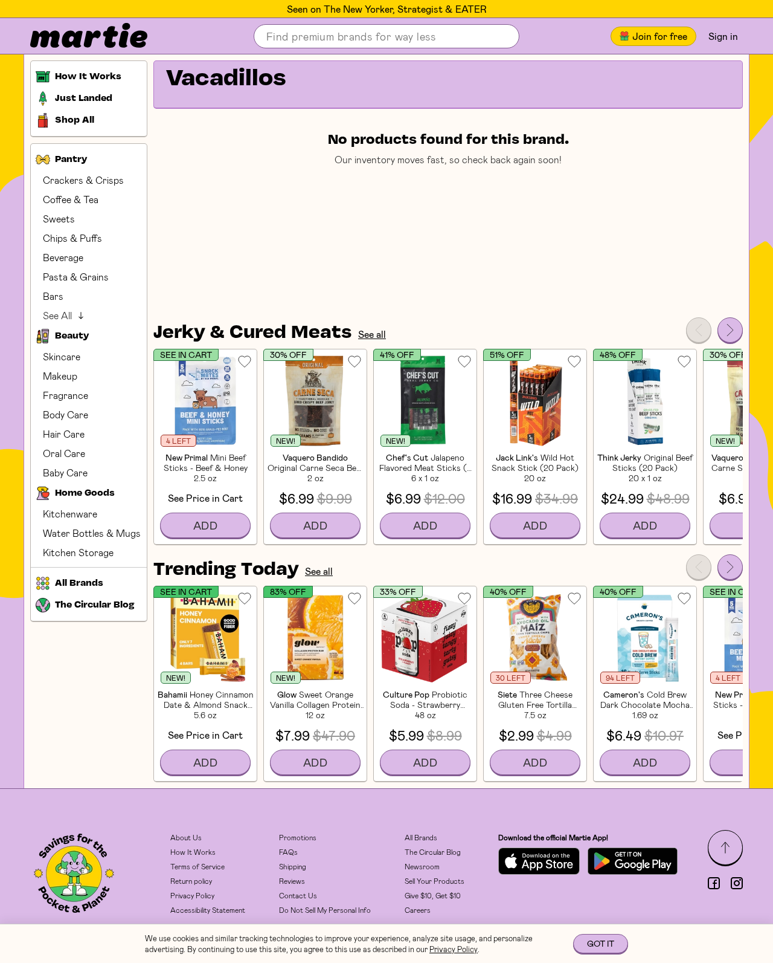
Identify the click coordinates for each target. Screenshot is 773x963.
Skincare (61, 356)
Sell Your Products (434, 881)
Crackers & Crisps (83, 180)
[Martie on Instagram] (737, 883)
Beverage (63, 257)
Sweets (59, 218)
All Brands (421, 837)
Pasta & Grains (76, 276)
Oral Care (64, 453)
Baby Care (65, 472)
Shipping (292, 866)
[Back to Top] (725, 847)
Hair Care (64, 433)
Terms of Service (197, 866)
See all (372, 334)
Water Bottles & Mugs (92, 533)
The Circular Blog (433, 852)
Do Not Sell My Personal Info (325, 910)
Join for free (659, 36)
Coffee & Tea (70, 199)
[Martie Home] (78, 36)
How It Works (193, 852)
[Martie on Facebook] (714, 883)
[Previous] (698, 330)
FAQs (288, 852)
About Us (186, 837)
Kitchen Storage (78, 552)
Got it (600, 943)
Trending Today (226, 570)
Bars (53, 296)
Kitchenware (70, 513)
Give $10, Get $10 (433, 895)
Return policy (191, 881)
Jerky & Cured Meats (252, 333)
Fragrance (65, 395)
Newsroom (422, 866)
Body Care (65, 414)
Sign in (723, 36)
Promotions (297, 837)
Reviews (292, 881)
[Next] (730, 330)
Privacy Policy (192, 895)
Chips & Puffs (72, 238)
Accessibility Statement (207, 910)
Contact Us (298, 895)
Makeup (60, 375)
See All (57, 315)
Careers (418, 910)
